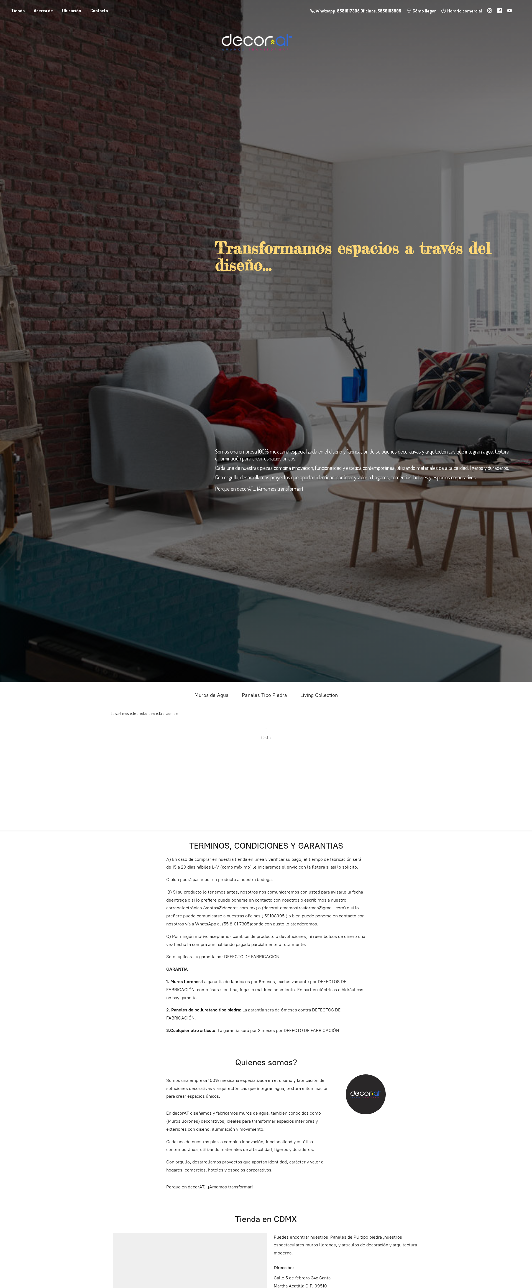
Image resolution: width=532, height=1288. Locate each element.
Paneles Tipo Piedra (264, 695)
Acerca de (43, 10)
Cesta (266, 737)
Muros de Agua (212, 695)
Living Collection (319, 695)
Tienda (18, 10)
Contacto (99, 10)
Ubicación (71, 10)
